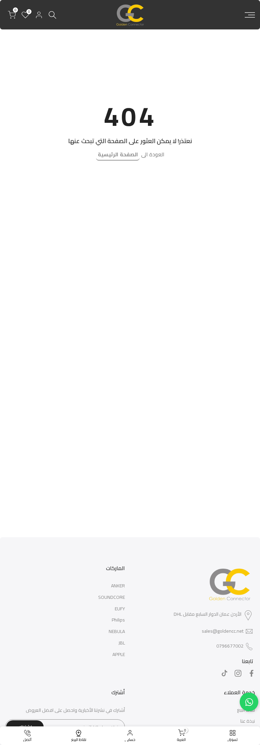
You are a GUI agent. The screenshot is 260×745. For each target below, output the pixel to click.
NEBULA (117, 631)
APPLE (118, 654)
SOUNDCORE (111, 597)
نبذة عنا (247, 721)
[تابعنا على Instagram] (238, 673)
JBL (121, 642)
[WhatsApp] (249, 702)
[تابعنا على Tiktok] (224, 673)
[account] (39, 15)
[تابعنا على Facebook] (251, 673)
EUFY (120, 608)
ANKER (118, 585)
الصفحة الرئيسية (118, 154)
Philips (118, 619)
